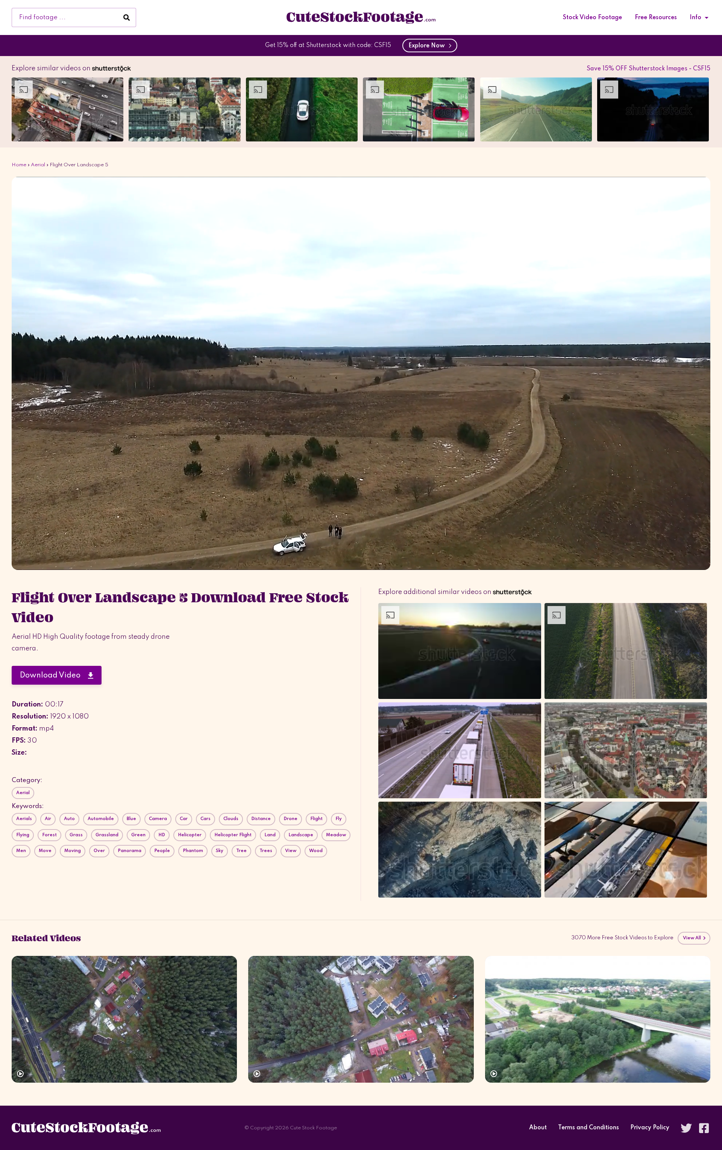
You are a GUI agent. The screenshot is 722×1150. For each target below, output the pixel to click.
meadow (336, 835)
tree (241, 851)
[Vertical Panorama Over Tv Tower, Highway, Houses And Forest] (124, 1019)
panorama (129, 851)
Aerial (38, 165)
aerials (24, 819)
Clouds (230, 819)
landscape (300, 835)
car (184, 819)
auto (69, 819)
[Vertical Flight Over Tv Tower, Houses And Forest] (360, 1019)
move (45, 851)
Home (19, 165)
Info (695, 18)
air (48, 819)
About (538, 1128)
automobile (101, 819)
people (162, 851)
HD (161, 835)
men (21, 851)
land (270, 835)
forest (49, 835)
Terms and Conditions (588, 1128)
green (138, 835)
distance (261, 819)
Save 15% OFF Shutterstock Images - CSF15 (648, 69)
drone (290, 819)
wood (316, 851)
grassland (107, 835)
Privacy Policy (649, 1128)
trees (265, 851)
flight (316, 819)
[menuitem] (592, 18)
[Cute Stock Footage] (361, 17)
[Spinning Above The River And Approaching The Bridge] (597, 1019)
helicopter (190, 835)
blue (131, 819)
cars (205, 819)
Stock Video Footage (592, 18)
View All (692, 938)
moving (72, 851)
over (99, 851)
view (290, 851)
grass (76, 835)
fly (338, 819)
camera (158, 819)
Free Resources (656, 18)
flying (22, 835)
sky (219, 851)
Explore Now (428, 46)
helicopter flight (233, 835)
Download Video (54, 675)
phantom (193, 851)
